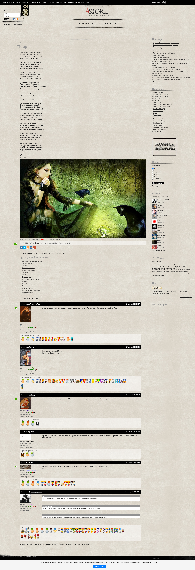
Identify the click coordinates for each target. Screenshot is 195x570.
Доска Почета (25, 2)
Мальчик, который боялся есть (163, 75)
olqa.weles (160, 210)
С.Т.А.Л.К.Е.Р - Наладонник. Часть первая (166, 79)
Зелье (24, 274)
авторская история (163, 268)
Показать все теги (158, 276)
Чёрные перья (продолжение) (163, 105)
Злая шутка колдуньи (28, 293)
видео (153, 271)
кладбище (180, 271)
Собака (181, 266)
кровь (186, 271)
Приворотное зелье (28, 268)
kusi (158, 230)
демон (162, 271)
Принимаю (99, 566)
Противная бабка (158, 119)
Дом (173, 264)
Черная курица (158, 111)
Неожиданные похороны (161, 57)
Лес (189, 264)
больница (187, 269)
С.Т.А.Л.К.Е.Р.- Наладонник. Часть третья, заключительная (172, 77)
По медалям (156, 197)
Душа (180, 264)
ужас (186, 273)
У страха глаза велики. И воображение (165, 45)
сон (172, 273)
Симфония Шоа (158, 123)
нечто (158, 273)
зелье (51, 253)
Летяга (159, 205)
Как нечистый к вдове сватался (163, 121)
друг (168, 271)
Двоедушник (157, 115)
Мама (153, 266)
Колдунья (25, 265)
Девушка (164, 264)
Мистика (158, 266)
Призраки (170, 266)
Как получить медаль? (159, 251)
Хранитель (156, 117)
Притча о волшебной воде (30, 279)
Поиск (88, 2)
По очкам (165, 197)
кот (47, 253)
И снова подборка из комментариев (164, 49)
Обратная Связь (69, 2)
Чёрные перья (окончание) (162, 107)
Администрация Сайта (38, 2)
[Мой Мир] (31, 247)
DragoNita (38, 243)
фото (189, 273)
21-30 (156, 175)
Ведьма (24, 283)
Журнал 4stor (7, 2)
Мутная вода (157, 131)
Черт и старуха (26, 277)
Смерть (176, 267)
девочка (158, 271)
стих (175, 273)
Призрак (165, 266)
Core (158, 220)
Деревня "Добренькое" (160, 129)
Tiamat (159, 246)
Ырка (155, 113)
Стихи (22, 43)
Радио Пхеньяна (158, 55)
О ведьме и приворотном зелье (32, 261)
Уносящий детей (158, 92)
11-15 (155, 170)
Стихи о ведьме (40, 253)
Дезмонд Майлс (162, 215)
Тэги (153, 261)
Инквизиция (25, 286)
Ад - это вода (157, 125)
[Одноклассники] (28, 247)
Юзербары (16, 2)
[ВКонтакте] (21, 247)
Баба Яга (156, 100)
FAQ (61, 2)
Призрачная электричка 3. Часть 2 (164, 53)
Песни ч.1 (25, 281)
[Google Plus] (34, 247)
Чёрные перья (157, 103)
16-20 (156, 173)
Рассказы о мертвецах (160, 127)
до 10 (155, 168)
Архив (159, 261)
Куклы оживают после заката (162, 61)
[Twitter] (24, 247)
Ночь (161, 266)
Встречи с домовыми (160, 47)
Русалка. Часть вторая (160, 96)
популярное (168, 273)
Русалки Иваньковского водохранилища (166, 43)
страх (177, 273)
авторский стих (59, 253)
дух (171, 271)
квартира (174, 271)
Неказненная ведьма (28, 270)
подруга (162, 273)
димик (159, 240)
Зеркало (185, 264)
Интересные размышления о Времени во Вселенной (170, 63)
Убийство (185, 266)
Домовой (176, 264)
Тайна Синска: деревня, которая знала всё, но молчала (171, 59)
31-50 (156, 177)
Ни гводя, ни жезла (159, 51)
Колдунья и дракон (28, 263)
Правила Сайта (80, 2)
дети (165, 271)
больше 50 (157, 179)
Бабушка (154, 264)
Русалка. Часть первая (160, 94)
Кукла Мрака (161, 225)
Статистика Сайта (53, 2)
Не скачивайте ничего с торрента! (164, 67)
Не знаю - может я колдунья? (31, 290)
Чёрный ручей (157, 98)
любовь (154, 273)
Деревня (169, 264)
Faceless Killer (161, 235)
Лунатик (155, 65)
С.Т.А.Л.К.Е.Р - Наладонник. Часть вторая (166, 69)
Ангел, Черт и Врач (159, 109)
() (32, 328)
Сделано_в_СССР (163, 200)
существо (182, 273)
